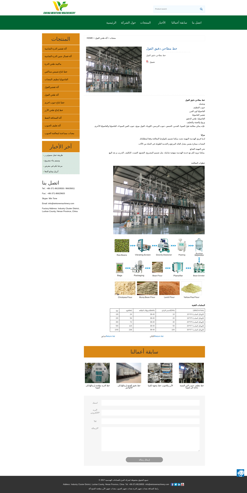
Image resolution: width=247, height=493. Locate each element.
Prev (89, 69)
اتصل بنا (197, 22)
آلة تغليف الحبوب (53, 125)
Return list (110, 336)
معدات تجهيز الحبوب (124, 489)
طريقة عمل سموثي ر (54, 155)
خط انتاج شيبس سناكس (56, 71)
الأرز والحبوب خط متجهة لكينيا (160, 385)
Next (138, 69)
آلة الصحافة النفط (53, 118)
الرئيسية (111, 22)
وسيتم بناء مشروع (52, 160)
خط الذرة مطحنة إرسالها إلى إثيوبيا (98, 386)
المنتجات (145, 22)
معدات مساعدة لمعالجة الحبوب (59, 133)
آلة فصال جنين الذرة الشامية (58, 56)
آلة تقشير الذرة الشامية (56, 48)
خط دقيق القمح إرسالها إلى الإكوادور (129, 386)
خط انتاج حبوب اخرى (54, 102)
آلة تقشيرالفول (52, 87)
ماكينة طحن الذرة (53, 64)
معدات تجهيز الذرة (140, 489)
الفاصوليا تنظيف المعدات (56, 79)
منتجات (113, 38)
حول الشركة (128, 22)
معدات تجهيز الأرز (109, 489)
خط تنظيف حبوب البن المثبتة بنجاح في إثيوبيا (192, 386)
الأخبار (162, 22)
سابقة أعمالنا (179, 22)
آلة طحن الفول (101, 38)
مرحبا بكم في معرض (53, 166)
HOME (90, 38)
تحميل (152, 62)
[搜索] (201, 9)
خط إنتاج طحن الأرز (54, 110)
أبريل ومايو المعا (51, 171)
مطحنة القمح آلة (95, 489)
